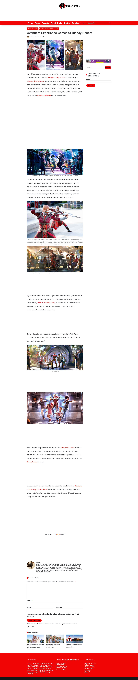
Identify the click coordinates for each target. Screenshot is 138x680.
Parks (37, 23)
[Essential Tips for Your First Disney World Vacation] (55, 639)
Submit (90, 85)
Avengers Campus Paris (56, 77)
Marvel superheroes (44, 95)
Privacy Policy (88, 668)
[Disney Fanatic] (69, 6)
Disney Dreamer (61, 668)
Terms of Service (89, 667)
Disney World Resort (67, 448)
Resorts (45, 23)
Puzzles (75, 23)
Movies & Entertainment (46, 28)
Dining (67, 23)
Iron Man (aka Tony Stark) (46, 303)
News (30, 23)
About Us (87, 672)
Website (59, 607)
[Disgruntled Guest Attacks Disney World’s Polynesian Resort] (74, 639)
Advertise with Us (90, 663)
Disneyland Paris (32, 28)
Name (29, 601)
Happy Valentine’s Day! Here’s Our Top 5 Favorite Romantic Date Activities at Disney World (35, 646)
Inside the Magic (61, 666)
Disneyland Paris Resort (35, 81)
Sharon (31, 36)
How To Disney (61, 663)
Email (29, 607)
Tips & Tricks (56, 23)
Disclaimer (87, 670)
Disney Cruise (32, 462)
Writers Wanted (89, 665)
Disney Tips (60, 665)
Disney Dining (60, 669)
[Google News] (59, 534)
